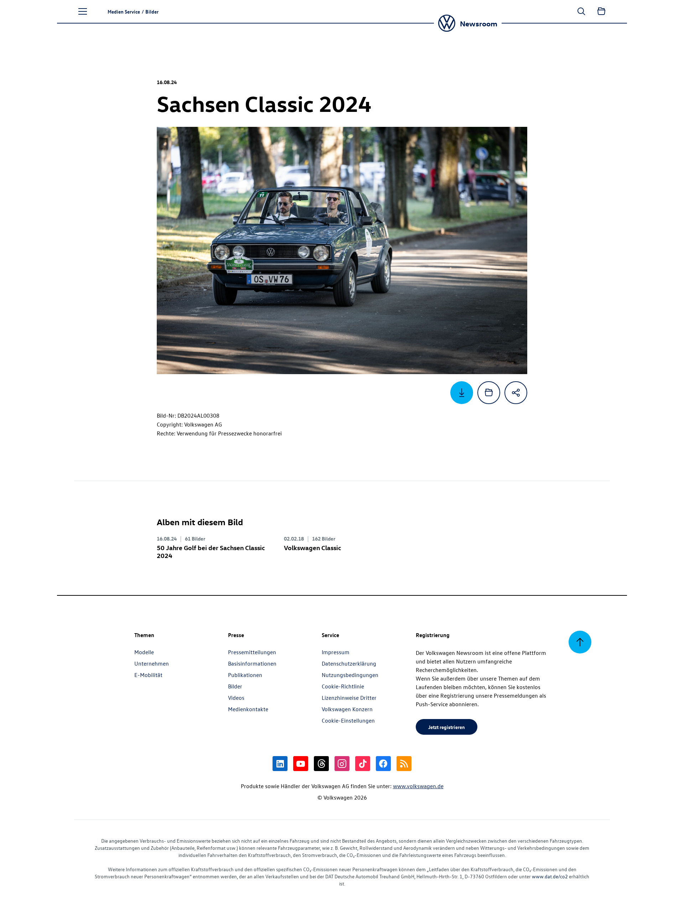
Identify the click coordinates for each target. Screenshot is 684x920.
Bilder (235, 686)
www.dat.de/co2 (550, 876)
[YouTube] (300, 763)
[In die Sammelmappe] (488, 392)
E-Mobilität (148, 674)
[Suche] (581, 11)
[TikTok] (362, 763)
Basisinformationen (252, 663)
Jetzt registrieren (446, 727)
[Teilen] (515, 392)
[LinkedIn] (280, 763)
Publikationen (245, 674)
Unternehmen (151, 663)
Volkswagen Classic (312, 547)
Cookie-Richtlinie (343, 686)
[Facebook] (383, 763)
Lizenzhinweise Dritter (349, 697)
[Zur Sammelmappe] (601, 11)
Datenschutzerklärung (349, 663)
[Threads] (321, 763)
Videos (236, 697)
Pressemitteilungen (252, 652)
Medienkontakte (248, 709)
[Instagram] (342, 763)
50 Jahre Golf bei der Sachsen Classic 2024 (211, 551)
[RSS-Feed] (404, 763)
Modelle (144, 652)
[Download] (461, 392)
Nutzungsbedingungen (350, 674)
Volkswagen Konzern (347, 709)
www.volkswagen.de (418, 786)
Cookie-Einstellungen (348, 720)
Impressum (335, 652)
